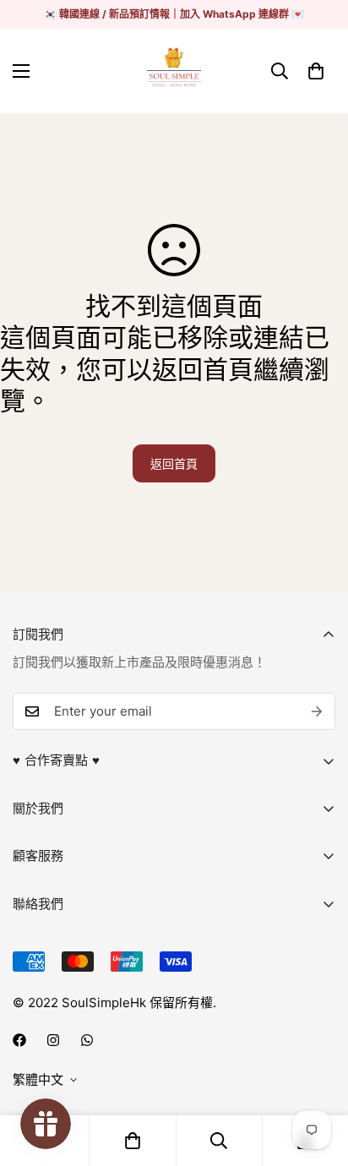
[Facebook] (19, 1040)
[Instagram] (53, 1040)
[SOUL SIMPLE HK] (174, 71)
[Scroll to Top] (317, 1076)
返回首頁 (174, 463)
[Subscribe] (316, 711)
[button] (315, 71)
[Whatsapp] (87, 1040)
